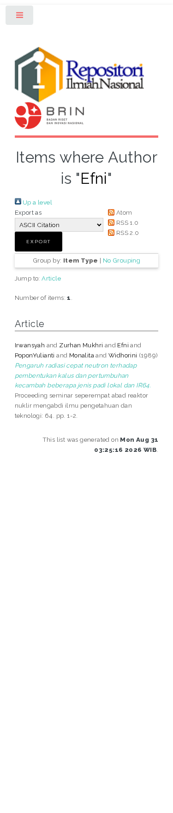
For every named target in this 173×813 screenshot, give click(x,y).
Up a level (36, 202)
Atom (123, 212)
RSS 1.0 (126, 222)
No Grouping (121, 260)
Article (51, 278)
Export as (28, 212)
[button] (38, 242)
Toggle (20, 17)
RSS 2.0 (126, 232)
